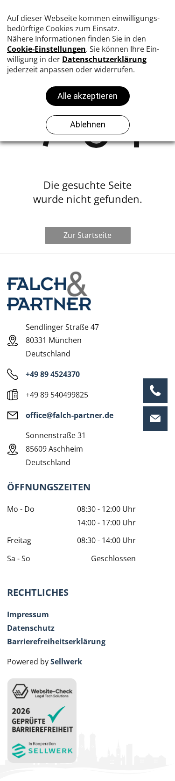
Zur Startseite (87, 235)
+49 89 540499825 (57, 395)
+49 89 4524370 (53, 374)
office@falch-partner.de (69, 415)
